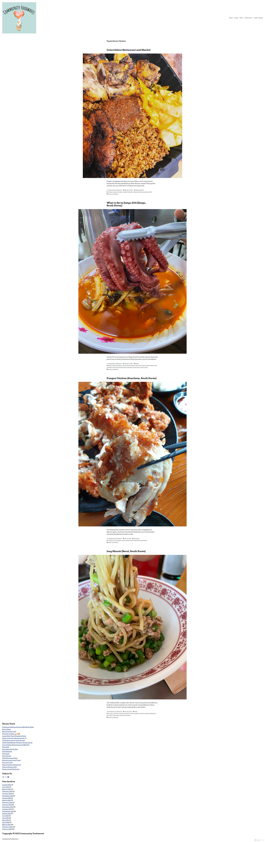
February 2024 (7, 791)
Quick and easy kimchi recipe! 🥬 (14, 738)
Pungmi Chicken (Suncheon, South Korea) (131, 378)
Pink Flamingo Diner (10, 758)
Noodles (109, 367)
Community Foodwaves (115, 190)
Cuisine (132, 713)
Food (136, 365)
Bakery (110, 365)
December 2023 (7, 796)
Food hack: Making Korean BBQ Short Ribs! (18, 727)
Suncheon (137, 538)
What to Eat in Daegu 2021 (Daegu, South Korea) (126, 204)
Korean (152, 365)
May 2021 (5, 820)
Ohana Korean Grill (9, 767)
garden (119, 540)
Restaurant (152, 713)
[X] (6, 777)
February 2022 (7, 802)
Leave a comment (113, 194)
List (156, 365)
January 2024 (7, 793)
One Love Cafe (7, 762)
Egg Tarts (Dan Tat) (9, 731)
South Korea (248, 18)
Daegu (137, 363)
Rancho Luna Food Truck (11, 760)
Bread (114, 365)
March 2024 (6, 789)
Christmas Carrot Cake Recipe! (13, 740)
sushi (142, 367)
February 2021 (7, 827)
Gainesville (136, 192)
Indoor (144, 365)
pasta (113, 367)
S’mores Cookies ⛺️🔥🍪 (11, 734)
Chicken (120, 192)
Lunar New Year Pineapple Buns (14, 736)
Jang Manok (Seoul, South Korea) (126, 551)
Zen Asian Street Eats (10, 749)
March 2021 (6, 824)
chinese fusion (126, 365)
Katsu (148, 365)
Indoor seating (144, 192)
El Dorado (5, 754)
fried (140, 365)
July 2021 (5, 816)
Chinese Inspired (124, 713)
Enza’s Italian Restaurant (11, 765)
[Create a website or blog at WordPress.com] (18, 839)
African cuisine (112, 192)
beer (111, 713)
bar (109, 713)
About (231, 18)
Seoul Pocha (6, 756)
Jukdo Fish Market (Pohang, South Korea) (17, 742)
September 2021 (8, 811)
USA (241, 18)
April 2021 (5, 822)
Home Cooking (258, 18)
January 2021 (7, 829)
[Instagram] (3, 777)
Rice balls (109, 715)
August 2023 (6, 798)
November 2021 (7, 807)
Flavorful (5, 747)
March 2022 (6, 800)
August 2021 (6, 813)
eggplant (137, 713)
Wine (128, 715)
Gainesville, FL (139, 190)
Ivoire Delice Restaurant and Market (129, 49)
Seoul (135, 711)
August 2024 (6, 785)
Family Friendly (127, 192)
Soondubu (129, 367)
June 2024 (5, 787)
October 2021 (6, 809)
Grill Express (7, 751)
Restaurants (122, 367)
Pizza (117, 367)
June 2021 (5, 818)
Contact (236, 18)
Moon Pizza (6, 729)
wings (146, 367)
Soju (117, 715)
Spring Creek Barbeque (10, 769)
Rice (131, 540)
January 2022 (7, 805)
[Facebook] (8, 777)
